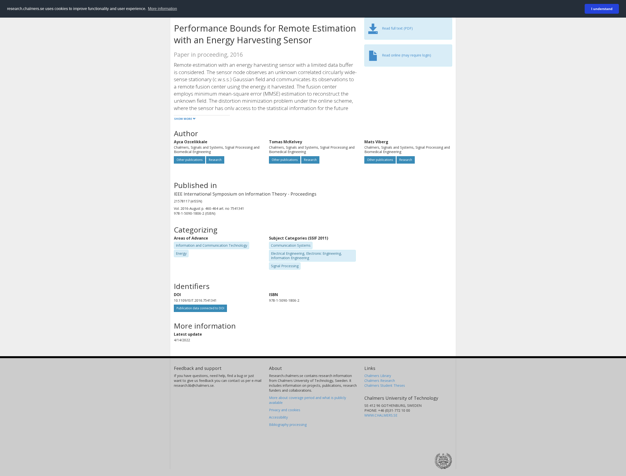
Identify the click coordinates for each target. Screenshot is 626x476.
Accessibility (278, 417)
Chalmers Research (379, 380)
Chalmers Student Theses (384, 385)
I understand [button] (602, 9)
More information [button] (162, 9)
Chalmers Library (377, 375)
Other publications (189, 160)
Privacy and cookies (284, 410)
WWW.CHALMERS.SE (380, 415)
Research (215, 160)
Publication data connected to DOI (200, 308)
